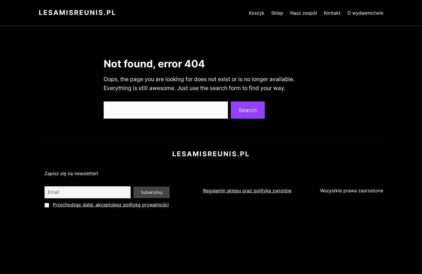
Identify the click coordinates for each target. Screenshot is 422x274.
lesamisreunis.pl (77, 13)
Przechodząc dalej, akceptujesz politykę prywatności (111, 205)
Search (248, 110)
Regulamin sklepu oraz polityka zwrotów (247, 190)
